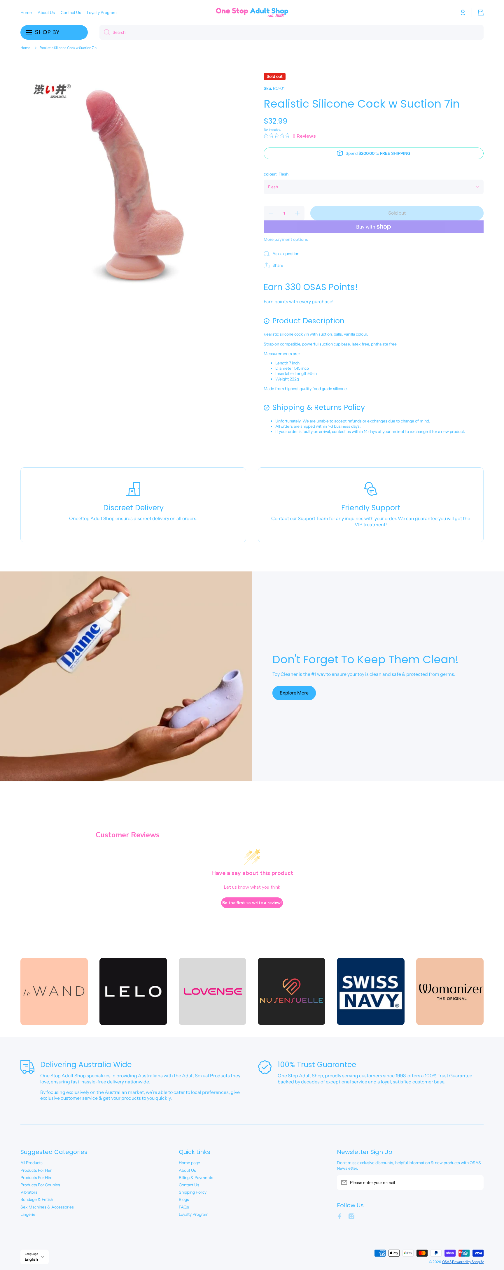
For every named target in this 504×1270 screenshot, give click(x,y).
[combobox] (291, 32)
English (31, 1259)
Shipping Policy (192, 1192)
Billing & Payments (196, 1177)
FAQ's (184, 1207)
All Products (31, 1162)
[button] (481, 12)
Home (25, 47)
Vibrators (28, 1192)
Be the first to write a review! (252, 903)
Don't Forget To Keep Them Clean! (365, 659)
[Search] (104, 32)
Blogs (184, 1199)
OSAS (447, 1262)
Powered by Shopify (468, 1262)
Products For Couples (40, 1184)
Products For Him (36, 1177)
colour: (276, 174)
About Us (187, 1170)
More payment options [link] (286, 239)
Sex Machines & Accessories (47, 1207)
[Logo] (252, 12)
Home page (189, 1162)
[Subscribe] (476, 1182)
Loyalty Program (194, 1214)
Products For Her (36, 1170)
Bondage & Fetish (36, 1199)
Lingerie (27, 1214)
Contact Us (189, 1184)
